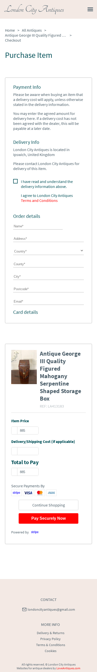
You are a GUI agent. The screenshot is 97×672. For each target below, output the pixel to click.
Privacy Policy (50, 639)
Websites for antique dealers (34, 668)
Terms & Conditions (50, 645)
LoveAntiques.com (68, 668)
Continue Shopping (48, 505)
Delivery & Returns (50, 633)
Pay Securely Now (48, 518)
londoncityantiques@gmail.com (51, 609)
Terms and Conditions (39, 200)
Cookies (50, 651)
